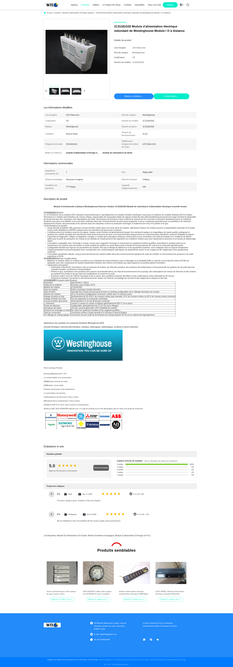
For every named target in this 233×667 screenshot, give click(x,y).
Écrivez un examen (101, 468)
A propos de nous (112, 5)
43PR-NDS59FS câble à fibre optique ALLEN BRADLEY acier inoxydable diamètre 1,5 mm (97, 592)
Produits (85, 5)
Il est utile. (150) (143, 514)
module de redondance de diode (72, 536)
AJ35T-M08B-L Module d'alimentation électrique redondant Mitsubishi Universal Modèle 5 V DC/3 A (169, 592)
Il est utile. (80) (138, 494)
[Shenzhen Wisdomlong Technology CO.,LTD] (52, 5)
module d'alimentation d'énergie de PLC (133, 536)
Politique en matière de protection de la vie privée (67, 660)
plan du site (93, 660)
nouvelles (139, 5)
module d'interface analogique (101, 536)
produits (57, 13)
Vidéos (95, 5)
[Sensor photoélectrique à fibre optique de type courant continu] (62, 573)
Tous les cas (154, 5)
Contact (127, 5)
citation (170, 5)
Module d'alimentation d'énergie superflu (78, 13)
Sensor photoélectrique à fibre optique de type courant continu (61, 592)
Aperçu (74, 5)
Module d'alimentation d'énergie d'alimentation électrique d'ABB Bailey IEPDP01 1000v (133, 592)
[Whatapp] (146, 639)
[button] (49, 577)
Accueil (49, 13)
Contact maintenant (172, 96)
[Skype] (153, 639)
